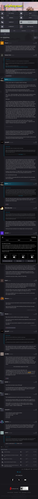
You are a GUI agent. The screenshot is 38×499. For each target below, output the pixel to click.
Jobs (10, 0)
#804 (35, 142)
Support (17, 0)
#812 (35, 354)
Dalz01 (6, 280)
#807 (35, 233)
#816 (35, 422)
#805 (35, 183)
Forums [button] (2, 0)
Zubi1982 (7, 354)
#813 (35, 382)
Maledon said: (7, 335)
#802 (35, 55)
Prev (1, 40)
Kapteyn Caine (8, 55)
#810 (35, 314)
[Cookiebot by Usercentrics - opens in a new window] (32, 237)
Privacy (20, 492)
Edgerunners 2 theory (8, 458)
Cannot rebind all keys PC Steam (10, 462)
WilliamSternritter (8, 208)
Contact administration (10, 492)
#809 (35, 298)
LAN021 (6, 432)
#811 (35, 331)
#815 (35, 409)
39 (5, 40)
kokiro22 (7, 233)
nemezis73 (7, 409)
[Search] (35, 37)
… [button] (4, 40)
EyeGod (6, 382)
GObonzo (7, 298)
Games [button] (6, 0)
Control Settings (7, 451)
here (15, 443)
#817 (35, 433)
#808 (35, 280)
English (19, 471)
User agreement (16, 492)
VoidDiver (7, 421)
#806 (35, 208)
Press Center (29, 492)
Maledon (6, 314)
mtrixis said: (7, 59)
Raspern (6, 43)
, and (11, 327)
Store (13, 0)
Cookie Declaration (24, 492)
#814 (35, 394)
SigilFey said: (7, 146)
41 (8, 40)
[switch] (14, 257)
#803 (35, 79)
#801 (35, 43)
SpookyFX (7, 142)
